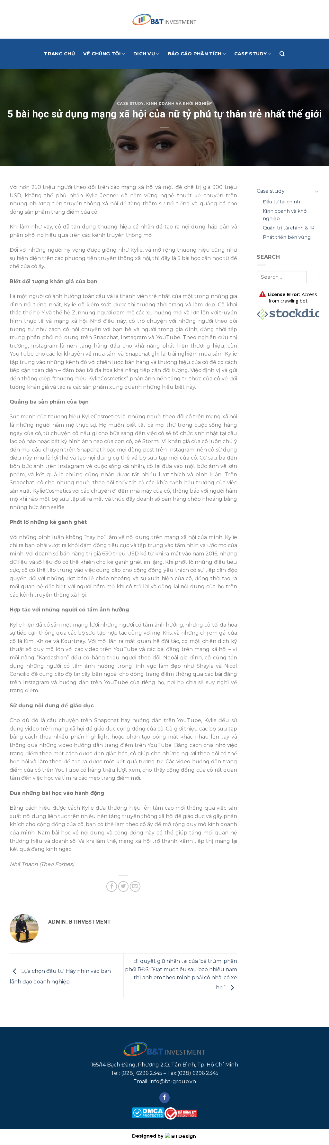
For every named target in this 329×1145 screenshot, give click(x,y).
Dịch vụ (144, 54)
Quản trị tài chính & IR (289, 228)
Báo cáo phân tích (195, 54)
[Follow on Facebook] (164, 1097)
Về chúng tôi (101, 54)
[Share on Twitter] (123, 886)
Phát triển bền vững (287, 237)
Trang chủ (59, 54)
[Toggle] (316, 191)
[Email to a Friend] (135, 886)
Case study (250, 54)
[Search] (282, 54)
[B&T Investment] (164, 19)
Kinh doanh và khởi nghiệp (179, 103)
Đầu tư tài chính (281, 202)
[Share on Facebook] (111, 886)
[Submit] (313, 277)
